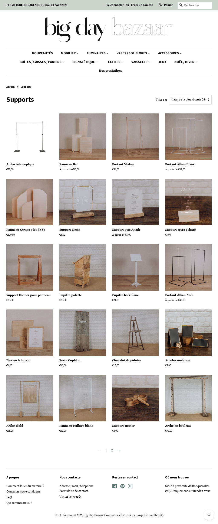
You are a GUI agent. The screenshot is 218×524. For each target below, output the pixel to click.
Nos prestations (110, 70)
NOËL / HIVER (184, 62)
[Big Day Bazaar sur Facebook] (114, 487)
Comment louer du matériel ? (25, 486)
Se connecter (115, 5)
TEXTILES (113, 62)
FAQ (9, 497)
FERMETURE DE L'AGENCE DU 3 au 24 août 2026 (36, 5)
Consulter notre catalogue (23, 491)
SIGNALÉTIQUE (84, 62)
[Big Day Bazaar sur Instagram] (130, 487)
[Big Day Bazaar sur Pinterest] (122, 487)
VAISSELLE (139, 62)
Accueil (10, 87)
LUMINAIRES (96, 53)
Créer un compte (142, 5)
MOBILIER (68, 53)
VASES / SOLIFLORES (132, 53)
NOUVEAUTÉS (42, 53)
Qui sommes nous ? (19, 503)
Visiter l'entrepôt (70, 496)
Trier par (161, 99)
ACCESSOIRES (168, 53)
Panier (168, 5)
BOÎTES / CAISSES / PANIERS (41, 62)
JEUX (162, 62)
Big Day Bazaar (93, 515)
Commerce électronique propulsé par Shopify (134, 515)
